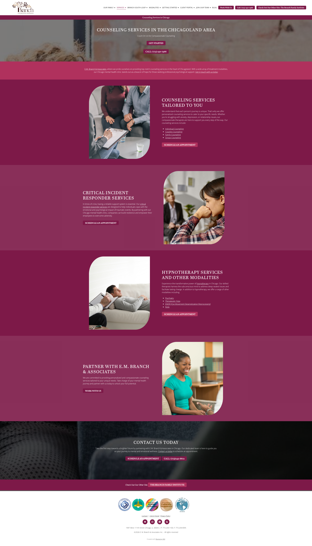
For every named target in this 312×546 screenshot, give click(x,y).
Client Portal (154, 516)
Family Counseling (173, 134)
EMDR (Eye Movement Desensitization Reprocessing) (188, 304)
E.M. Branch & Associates (95, 69)
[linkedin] (159, 521)
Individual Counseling (174, 128)
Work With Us (226, 7)
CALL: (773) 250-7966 (156, 51)
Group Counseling (173, 137)
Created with (156, 539)
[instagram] (152, 521)
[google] (167, 521)
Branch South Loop (137, 7)
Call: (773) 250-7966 (245, 7)
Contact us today (165, 451)
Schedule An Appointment (179, 144)
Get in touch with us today (206, 72)
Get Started (156, 43)
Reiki (167, 307)
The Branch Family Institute (167, 484)
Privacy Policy (165, 516)
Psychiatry (169, 298)
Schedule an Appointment (143, 458)
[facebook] (145, 521)
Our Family (109, 7)
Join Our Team (203, 7)
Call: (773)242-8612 (174, 458)
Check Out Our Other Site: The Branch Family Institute (281, 7)
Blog (214, 7)
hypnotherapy (203, 283)
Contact (145, 516)
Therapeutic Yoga (172, 301)
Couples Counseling (173, 131)
